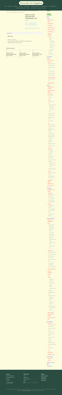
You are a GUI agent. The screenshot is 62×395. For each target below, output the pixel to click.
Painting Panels (50, 23)
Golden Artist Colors (52, 104)
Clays (49, 350)
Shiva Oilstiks (50, 133)
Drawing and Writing (12, 10)
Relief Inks (49, 203)
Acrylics (49, 99)
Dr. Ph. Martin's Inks (52, 254)
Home (6, 6)
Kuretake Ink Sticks (51, 252)
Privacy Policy (43, 377)
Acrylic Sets (50, 120)
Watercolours (50, 147)
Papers (49, 36)
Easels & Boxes (52, 6)
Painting (20, 6)
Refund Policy (43, 378)
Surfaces (9, 6)
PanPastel (50, 277)
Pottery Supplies (44, 6)
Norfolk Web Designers (27, 390)
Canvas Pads (50, 25)
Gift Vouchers (49, 366)
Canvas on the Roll (51, 29)
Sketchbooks (50, 53)
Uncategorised (49, 56)
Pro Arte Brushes (51, 75)
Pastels (49, 276)
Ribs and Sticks (51, 326)
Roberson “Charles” (51, 143)
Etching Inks (50, 193)
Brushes (15, 6)
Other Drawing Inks (51, 266)
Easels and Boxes (50, 356)
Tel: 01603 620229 (9, 382)
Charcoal (49, 274)
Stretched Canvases (51, 27)
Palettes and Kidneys (52, 324)
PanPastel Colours (52, 288)
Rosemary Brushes (51, 73)
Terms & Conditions (44, 375)
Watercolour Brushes (51, 77)
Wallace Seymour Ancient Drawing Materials (51, 314)
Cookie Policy (43, 380)
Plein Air (49, 97)
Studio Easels (50, 95)
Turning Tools (50, 331)
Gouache (49, 171)
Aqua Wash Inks (51, 198)
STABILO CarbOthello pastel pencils (52, 239)
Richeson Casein (50, 185)
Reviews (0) (9, 33)
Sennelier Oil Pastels (52, 295)
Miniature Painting (51, 63)
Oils (48, 123)
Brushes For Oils (51, 60)
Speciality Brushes (51, 83)
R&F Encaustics (50, 183)
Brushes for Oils (51, 145)
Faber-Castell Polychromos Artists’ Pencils (34, 28)
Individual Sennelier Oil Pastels (51, 299)
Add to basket (33, 23)
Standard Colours (52, 162)
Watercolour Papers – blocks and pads (52, 46)
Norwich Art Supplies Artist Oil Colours (51, 130)
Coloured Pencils (23, 10)
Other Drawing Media (51, 268)
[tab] (9, 33)
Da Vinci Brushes (51, 65)
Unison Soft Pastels (51, 306)
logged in (14, 42)
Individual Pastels (52, 307)
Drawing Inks (50, 250)
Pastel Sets (51, 309)
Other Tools (50, 347)
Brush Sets (49, 62)
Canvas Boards (50, 31)
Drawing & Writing (35, 6)
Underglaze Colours (51, 354)
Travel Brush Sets (51, 71)
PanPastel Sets (51, 282)
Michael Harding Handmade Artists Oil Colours (51, 137)
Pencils (18, 10)
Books (48, 16)
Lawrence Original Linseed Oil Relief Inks (51, 210)
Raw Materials (50, 352)
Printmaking (26, 6)
